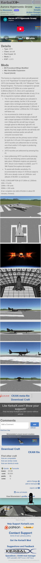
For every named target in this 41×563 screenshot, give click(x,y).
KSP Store (30, 558)
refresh (33, 428)
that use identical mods (9, 463)
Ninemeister (7, 10)
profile (24, 496)
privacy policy (26, 536)
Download (35, 15)
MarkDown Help (5, 430)
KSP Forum (22, 558)
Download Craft (20, 399)
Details (37, 10)
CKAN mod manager (26, 555)
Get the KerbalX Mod (20, 540)
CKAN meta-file (20, 395)
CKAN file (34, 452)
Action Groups (33, 12)
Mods (37, 7)
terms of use (14, 536)
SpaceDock (10, 555)
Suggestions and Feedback (20, 546)
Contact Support (20, 533)
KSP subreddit (12, 558)
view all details (21, 492)
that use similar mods (9, 461)
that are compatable (8, 458)
